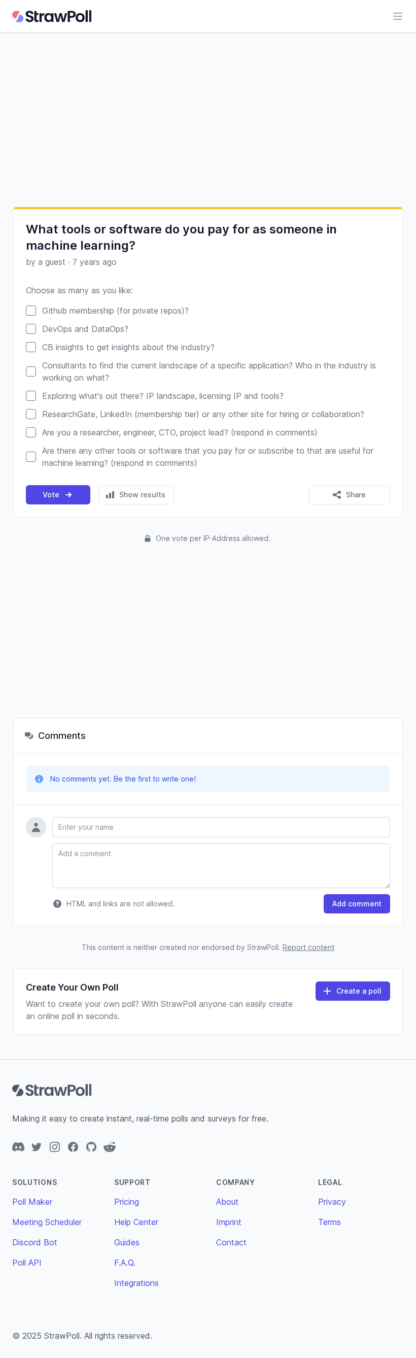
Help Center (136, 1222)
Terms (329, 1222)
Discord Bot (34, 1242)
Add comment (357, 903)
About (227, 1202)
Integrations (136, 1283)
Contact (231, 1242)
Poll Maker (32, 1202)
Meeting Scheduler (47, 1222)
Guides (127, 1242)
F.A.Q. (124, 1263)
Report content (308, 947)
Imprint (228, 1222)
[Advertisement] (208, 120)
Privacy (332, 1202)
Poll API (27, 1263)
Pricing (126, 1202)
